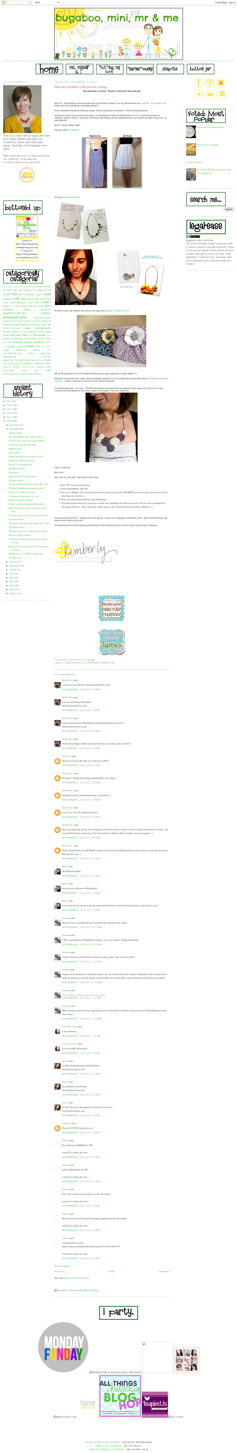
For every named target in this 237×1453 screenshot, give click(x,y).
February (14, 593)
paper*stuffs (9, 334)
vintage (48, 363)
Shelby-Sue (67, 680)
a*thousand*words (42, 286)
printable (32, 338)
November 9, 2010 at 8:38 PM (81, 1205)
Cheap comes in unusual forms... (210, 127)
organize (33, 331)
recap (48, 338)
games (40, 306)
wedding (16, 367)
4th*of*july (7, 286)
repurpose (39, 341)
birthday (28, 289)
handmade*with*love (14, 313)
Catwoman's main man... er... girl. (24, 496)
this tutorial (73, 130)
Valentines (39, 363)
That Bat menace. (17, 527)
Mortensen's (67, 773)
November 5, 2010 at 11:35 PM (81, 982)
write (36, 370)
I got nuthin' (14, 452)
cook (47, 293)
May (12, 581)
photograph (39, 334)
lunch (38, 324)
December (14, 424)
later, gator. (14, 472)
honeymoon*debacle (42, 317)
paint (48, 331)
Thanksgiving (9, 356)
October (14, 561)
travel (5, 363)
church (39, 294)
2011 (9, 417)
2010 (9, 420)
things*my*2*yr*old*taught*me (18, 360)
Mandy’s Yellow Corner (117, 311)
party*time (21, 334)
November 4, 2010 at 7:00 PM (81, 710)
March (13, 589)
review (48, 342)
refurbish (28, 341)
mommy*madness (11, 331)
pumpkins (41, 338)
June (12, 577)
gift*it (47, 305)
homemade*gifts (15, 317)
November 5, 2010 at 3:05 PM (81, 858)
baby (9, 289)
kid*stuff (20, 324)
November (15, 428)
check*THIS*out (12, 294)
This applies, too (158, 103)
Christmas (29, 294)
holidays (46, 313)
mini (27, 328)
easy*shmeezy (18, 302)
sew (38, 346)
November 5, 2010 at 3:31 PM (81, 875)
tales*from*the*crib (12, 353)
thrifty (48, 360)
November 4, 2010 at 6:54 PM (81, 689)
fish (13, 306)
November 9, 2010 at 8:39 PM (81, 1230)
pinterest (6, 338)
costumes (7, 298)
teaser (31, 353)
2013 (9, 409)
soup (43, 346)
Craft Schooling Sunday (102, 1442)
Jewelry (44, 320)
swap (49, 350)
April (12, 585)
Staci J (65, 1060)
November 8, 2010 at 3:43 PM (81, 1073)
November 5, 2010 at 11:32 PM (81, 961)
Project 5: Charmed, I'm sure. (22, 492)
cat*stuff (47, 290)
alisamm (66, 918)
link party (30, 324)
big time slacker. (16, 519)
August (13, 569)
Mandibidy (137, 115)
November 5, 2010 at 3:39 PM (81, 892)
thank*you (46, 353)
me (49, 324)
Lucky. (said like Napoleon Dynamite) (26, 503)
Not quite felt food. (193, 162)
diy (37, 298)
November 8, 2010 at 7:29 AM (81, 1035)
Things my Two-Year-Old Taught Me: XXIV (29, 523)
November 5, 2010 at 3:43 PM (81, 910)
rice (4, 346)
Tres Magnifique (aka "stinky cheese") (26, 436)
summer (36, 349)
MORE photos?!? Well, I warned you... (26, 553)
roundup (11, 346)
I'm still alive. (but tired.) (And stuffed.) (27, 440)
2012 (9, 413)
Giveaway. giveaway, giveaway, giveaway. (28, 515)
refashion (18, 341)
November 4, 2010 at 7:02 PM (81, 731)
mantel (43, 324)
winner (40, 366)
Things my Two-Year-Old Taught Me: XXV (29, 484)
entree (30, 302)
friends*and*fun (29, 305)
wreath (24, 370)
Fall (37, 302)
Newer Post (59, 1271)
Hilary (65, 866)
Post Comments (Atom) (78, 1277)
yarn (48, 370)
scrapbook (20, 346)
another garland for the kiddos (23, 444)
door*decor (45, 298)
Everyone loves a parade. (206, 144)
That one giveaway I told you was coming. (28, 531)
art (4, 289)
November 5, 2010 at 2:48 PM (81, 782)
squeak (6, 349)
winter (48, 367)
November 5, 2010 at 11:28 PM (81, 944)
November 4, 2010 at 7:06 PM (81, 748)
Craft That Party (69, 1026)
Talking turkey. (16, 432)
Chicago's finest (16, 480)
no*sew (24, 331)
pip (25, 338)
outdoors (41, 331)
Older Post (164, 1271)
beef (20, 290)
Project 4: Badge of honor (21, 499)
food (18, 305)
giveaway (8, 309)
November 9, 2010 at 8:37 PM (81, 1157)
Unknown (66, 756)
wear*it (6, 366)
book (35, 290)
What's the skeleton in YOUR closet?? (26, 456)
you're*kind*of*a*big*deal (14, 373)
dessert (31, 298)
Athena (65, 1140)
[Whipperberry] (187, 1372)
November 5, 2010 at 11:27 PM (81, 927)
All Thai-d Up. (15, 557)
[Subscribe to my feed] (221, 98)
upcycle (18, 363)
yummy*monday (34, 373)
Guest (27, 309)
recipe (5, 342)
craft (16, 298)
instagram (36, 321)
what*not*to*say (28, 367)
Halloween (46, 309)
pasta (30, 335)
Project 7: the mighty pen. (21, 464)
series (30, 345)
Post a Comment (62, 1265)
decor (24, 298)
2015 (9, 401)
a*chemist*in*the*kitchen (22, 286)
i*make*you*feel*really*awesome (17, 321)
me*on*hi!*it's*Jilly (11, 328)
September (15, 565)
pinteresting (17, 338)
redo (10, 342)
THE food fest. (15, 448)
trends (11, 363)
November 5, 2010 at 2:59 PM (81, 837)
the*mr (47, 356)
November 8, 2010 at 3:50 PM (81, 1132)
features (6, 305)
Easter (5, 302)
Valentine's (28, 363)
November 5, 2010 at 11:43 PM (81, 997)
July (12, 573)
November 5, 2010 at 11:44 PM (81, 1018)
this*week (39, 360)
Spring (48, 346)
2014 (9, 405)
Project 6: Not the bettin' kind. (23, 476)
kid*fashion (8, 324)
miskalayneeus (43, 328)
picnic (48, 335)
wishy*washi (8, 370)
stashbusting (21, 349)
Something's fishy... (18, 468)
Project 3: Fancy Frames (20, 535)
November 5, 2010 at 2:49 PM (81, 799)
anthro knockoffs (70, 197)
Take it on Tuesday (108, 1445)
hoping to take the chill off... (22, 460)
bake (15, 290)
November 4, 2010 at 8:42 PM (81, 765)
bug (40, 289)
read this (145, 103)
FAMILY (46, 302)
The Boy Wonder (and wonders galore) (27, 488)
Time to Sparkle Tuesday (106, 1449)
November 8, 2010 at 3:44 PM (81, 1115)
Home (112, 1271)
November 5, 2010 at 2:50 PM (81, 816)
